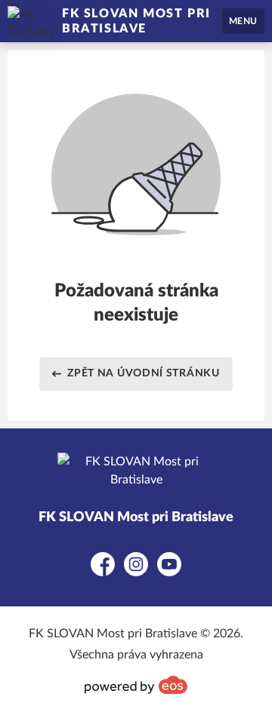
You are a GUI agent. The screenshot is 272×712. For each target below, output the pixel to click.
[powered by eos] (136, 685)
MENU (243, 21)
